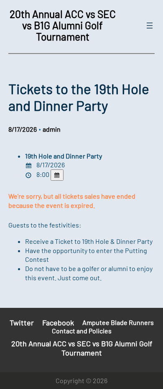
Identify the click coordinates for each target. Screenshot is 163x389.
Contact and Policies (82, 331)
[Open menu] (150, 25)
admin (52, 129)
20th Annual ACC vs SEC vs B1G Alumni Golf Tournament (63, 25)
